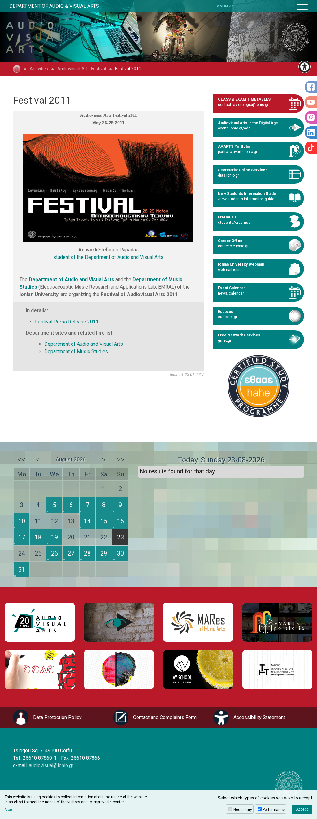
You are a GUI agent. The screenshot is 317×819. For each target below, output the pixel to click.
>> (120, 459)
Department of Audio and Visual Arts (71, 279)
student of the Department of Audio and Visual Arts (108, 257)
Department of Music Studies (76, 351)
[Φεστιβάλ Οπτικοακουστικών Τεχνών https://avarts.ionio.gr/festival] (119, 669)
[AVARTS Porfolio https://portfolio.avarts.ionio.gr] (277, 622)
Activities (39, 68)
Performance (274, 810)
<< (22, 459)
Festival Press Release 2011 (66, 322)
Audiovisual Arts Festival (81, 68)
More (9, 810)
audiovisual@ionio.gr (51, 765)
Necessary (242, 810)
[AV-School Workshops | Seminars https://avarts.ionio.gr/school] (198, 669)
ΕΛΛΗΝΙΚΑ (224, 6)
